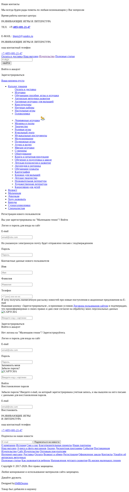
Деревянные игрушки (27, 120)
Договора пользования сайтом (90, 305)
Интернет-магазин (12, 454)
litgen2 (16, 36)
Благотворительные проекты (55, 445)
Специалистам (16, 208)
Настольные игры (25, 110)
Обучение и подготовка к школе (33, 159)
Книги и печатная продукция (32, 156)
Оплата (38, 454)
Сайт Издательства (28, 451)
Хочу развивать (17, 199)
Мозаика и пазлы (24, 123)
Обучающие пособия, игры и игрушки (37, 95)
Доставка (28, 454)
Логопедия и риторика (28, 165)
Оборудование (23, 153)
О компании (8, 445)
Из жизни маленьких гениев (104, 460)
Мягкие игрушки (24, 147)
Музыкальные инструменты (31, 135)
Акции (51, 448)
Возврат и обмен (53, 454)
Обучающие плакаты (27, 168)
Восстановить (9, 410)
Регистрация (70, 454)
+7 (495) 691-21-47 (11, 53)
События (88, 448)
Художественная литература (31, 184)
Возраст (12, 190)
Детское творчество (26, 178)
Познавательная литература (31, 181)
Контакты (107, 454)
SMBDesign (21, 483)
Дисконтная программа (69, 448)
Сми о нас (32, 445)
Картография (22, 171)
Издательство (47, 56)
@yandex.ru (26, 36)
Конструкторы (23, 104)
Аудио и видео (23, 144)
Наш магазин (30, 56)
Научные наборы (24, 107)
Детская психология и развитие (33, 162)
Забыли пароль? (10, 368)
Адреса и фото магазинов (31, 448)
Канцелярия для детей (27, 187)
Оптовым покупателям (53, 451)
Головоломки (22, 113)
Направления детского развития (69, 460)
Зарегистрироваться (12, 323)
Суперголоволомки (19, 205)
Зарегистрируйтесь (54, 332)
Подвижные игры (25, 141)
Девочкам (13, 196)
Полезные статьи (65, 56)
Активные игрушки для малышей (34, 101)
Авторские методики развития (32, 98)
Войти (64, 219)
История (21, 445)
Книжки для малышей (27, 174)
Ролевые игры (23, 129)
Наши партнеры (82, 445)
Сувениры (21, 150)
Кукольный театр (24, 132)
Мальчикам (14, 193)
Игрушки (20, 92)
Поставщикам (102, 448)
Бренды (12, 202)
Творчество (21, 126)
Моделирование (24, 138)
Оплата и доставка (12, 56)
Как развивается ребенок (36, 460)
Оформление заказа (89, 454)
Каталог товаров (17, 86)
